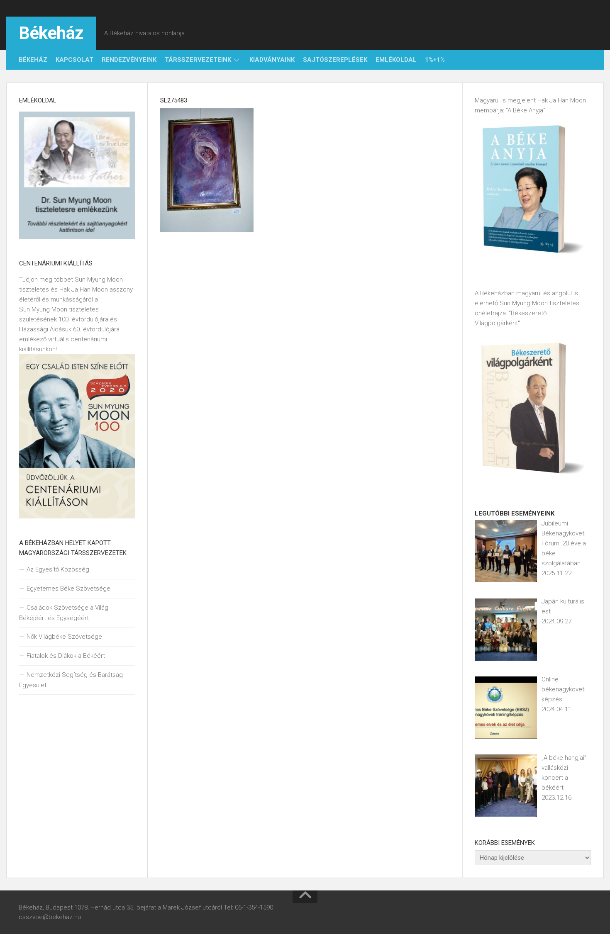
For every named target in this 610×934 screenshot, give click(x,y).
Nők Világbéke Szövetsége (64, 636)
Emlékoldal (396, 59)
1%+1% (435, 59)
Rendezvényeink (129, 59)
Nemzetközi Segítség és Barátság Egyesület (71, 680)
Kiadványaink (272, 59)
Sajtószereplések (335, 59)
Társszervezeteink (198, 59)
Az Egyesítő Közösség (58, 569)
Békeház (51, 33)
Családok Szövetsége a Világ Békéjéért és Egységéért (63, 613)
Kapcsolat (74, 59)
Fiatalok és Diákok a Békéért (66, 655)
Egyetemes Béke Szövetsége (68, 588)
